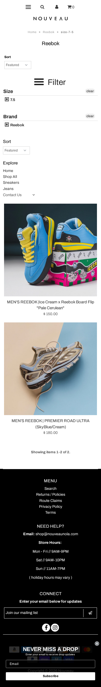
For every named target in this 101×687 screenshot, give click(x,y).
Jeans (8, 189)
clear (90, 91)
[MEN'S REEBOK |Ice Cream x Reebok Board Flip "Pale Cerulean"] (50, 250)
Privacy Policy (50, 507)
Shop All (10, 177)
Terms (50, 512)
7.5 (12, 100)
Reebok (49, 32)
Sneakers (11, 183)
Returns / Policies (50, 494)
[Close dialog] (97, 643)
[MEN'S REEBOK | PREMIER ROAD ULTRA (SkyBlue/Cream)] (50, 368)
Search (50, 489)
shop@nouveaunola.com (57, 534)
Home (32, 32)
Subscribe (50, 676)
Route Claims (50, 501)
